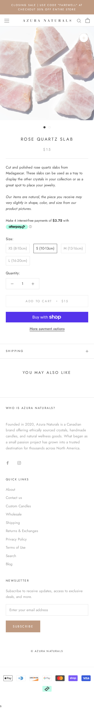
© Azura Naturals (47, 651)
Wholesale (14, 514)
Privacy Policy (16, 539)
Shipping (14, 351)
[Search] (79, 21)
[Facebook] (7, 463)
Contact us (14, 497)
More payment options (47, 328)
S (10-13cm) (45, 248)
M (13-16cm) (73, 248)
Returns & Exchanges (22, 530)
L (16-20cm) (17, 260)
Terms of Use (16, 547)
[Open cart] (88, 20)
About (10, 489)
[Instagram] (19, 463)
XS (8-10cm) (17, 248)
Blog (9, 564)
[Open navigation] (6, 21)
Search (11, 555)
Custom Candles (18, 506)
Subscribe (23, 626)
